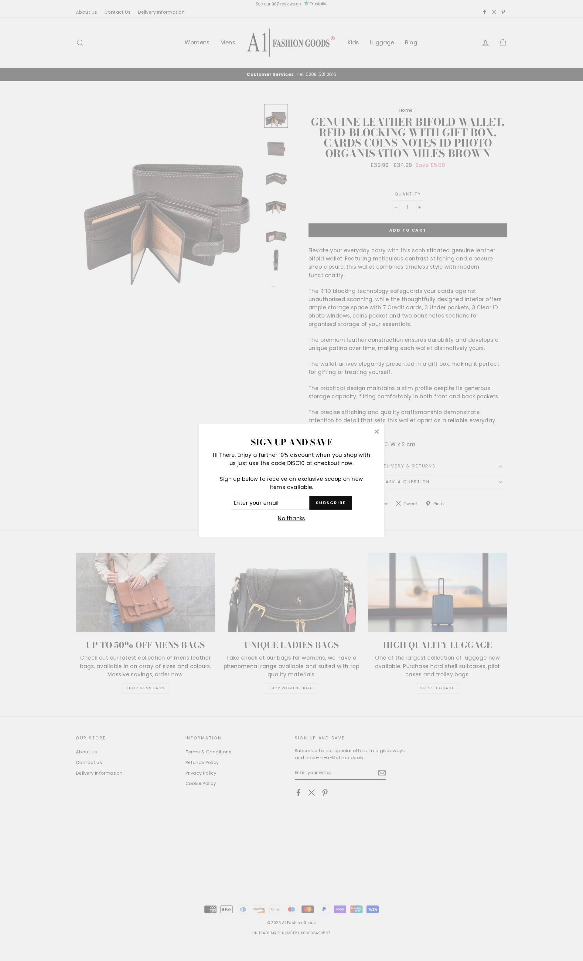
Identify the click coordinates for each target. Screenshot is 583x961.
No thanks (291, 518)
